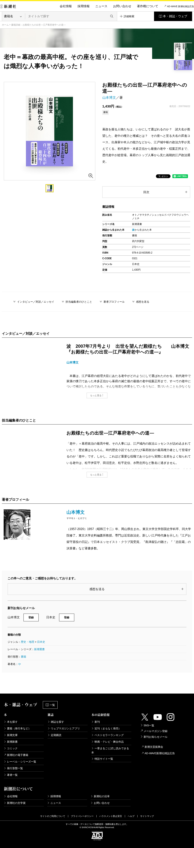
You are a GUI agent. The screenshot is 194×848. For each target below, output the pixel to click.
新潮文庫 (12, 735)
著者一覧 (12, 774)
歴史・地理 (27, 641)
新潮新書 (12, 741)
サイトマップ (147, 816)
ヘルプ (131, 816)
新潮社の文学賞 (16, 802)
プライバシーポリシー (82, 816)
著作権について (147, 6)
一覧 (52, 704)
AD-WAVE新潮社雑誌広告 (160, 753)
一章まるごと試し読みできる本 (110, 750)
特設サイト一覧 (104, 758)
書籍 (23, 656)
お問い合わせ (122, 6)
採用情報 (83, 6)
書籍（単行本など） (19, 728)
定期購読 (56, 735)
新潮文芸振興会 (154, 746)
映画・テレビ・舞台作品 (109, 741)
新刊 (97, 721)
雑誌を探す (57, 721)
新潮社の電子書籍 (17, 754)
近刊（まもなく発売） (108, 728)
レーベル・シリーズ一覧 (21, 761)
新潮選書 (39, 649)
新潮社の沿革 (102, 796)
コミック (12, 748)
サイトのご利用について (52, 816)
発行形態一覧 (15, 768)
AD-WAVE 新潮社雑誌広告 (180, 6)
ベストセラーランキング (109, 735)
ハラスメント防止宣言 (110, 816)
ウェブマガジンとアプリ (65, 728)
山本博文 (109, 97)
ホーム (5, 24)
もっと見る (96, 395)
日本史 (41, 641)
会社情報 (66, 6)
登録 (31, 617)
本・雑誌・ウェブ (175, 16)
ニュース (101, 6)
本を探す (12, 721)
